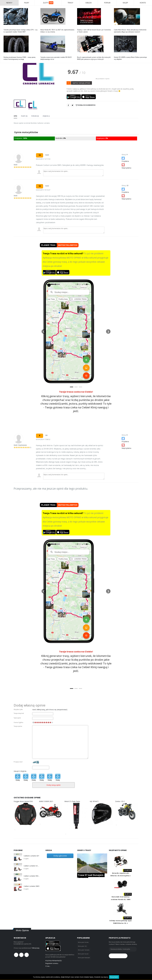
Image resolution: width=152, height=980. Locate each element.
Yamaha (6, 28)
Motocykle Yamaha (83, 950)
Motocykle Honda (83, 942)
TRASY (70, 3)
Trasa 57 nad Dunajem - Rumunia (91, 877)
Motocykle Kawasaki (84, 957)
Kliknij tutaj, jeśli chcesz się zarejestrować (52, 709)
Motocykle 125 (82, 946)
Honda (42, 28)
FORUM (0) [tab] (35, 116)
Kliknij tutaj (35, 948)
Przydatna (125, 161)
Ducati (79, 28)
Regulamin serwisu (51, 963)
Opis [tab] (15, 116)
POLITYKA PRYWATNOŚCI (53, 961)
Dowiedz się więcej (101, 977)
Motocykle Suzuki (83, 954)
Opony (6, 55)
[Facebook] (68, 105)
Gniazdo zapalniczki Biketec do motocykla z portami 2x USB (121, 875)
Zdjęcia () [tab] (46, 116)
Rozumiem (114, 977)
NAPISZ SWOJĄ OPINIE (81, 83)
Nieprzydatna (126, 168)
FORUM (107, 3)
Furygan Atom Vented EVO (23, 801)
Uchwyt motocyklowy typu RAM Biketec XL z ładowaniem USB (120, 923)
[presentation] (17, 75)
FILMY (26, 3)
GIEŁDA (88, 3)
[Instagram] (26, 955)
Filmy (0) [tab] (24, 116)
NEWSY (9, 3)
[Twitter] (72, 105)
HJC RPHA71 (94, 801)
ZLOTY (48, 3)
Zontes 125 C (120, 801)
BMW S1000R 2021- (46, 801)
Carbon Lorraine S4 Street (32, 866)
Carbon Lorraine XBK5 (31, 886)
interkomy (117, 28)
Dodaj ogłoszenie (60, 856)
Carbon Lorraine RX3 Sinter (32, 876)
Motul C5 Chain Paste (72, 801)
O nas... (47, 966)
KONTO (143, 3)
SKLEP (125, 3)
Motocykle (80, 55)
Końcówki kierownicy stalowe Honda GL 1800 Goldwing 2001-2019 (120, 899)
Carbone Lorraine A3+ (31, 856)
